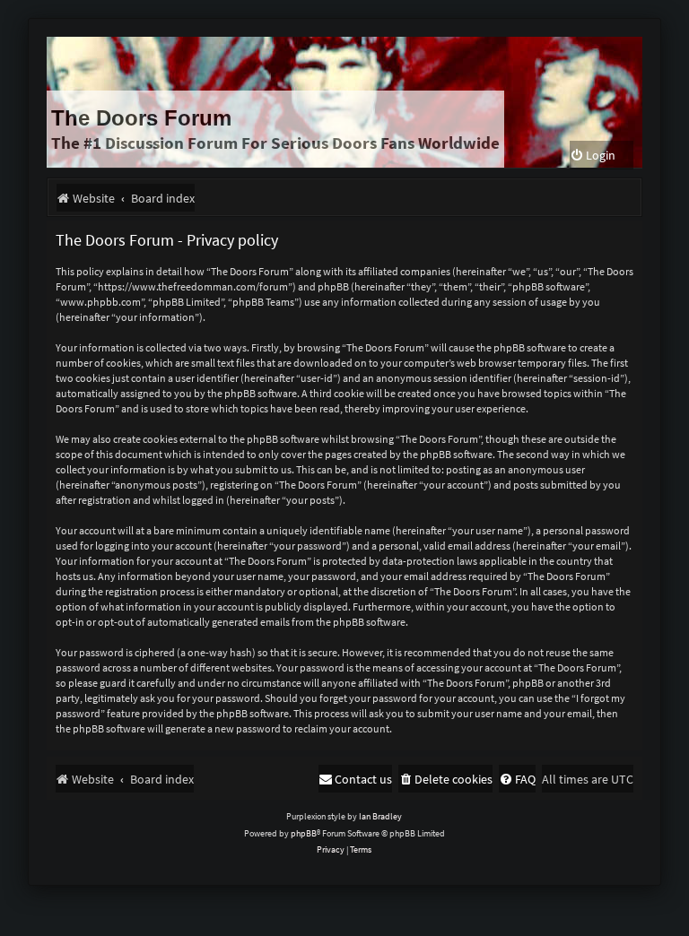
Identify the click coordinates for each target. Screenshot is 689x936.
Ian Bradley (380, 816)
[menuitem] (592, 155)
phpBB (304, 833)
